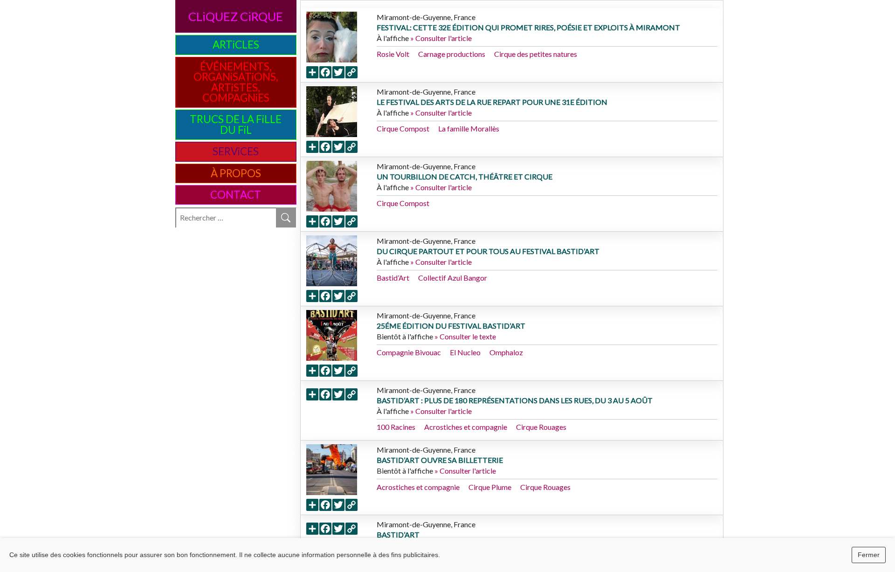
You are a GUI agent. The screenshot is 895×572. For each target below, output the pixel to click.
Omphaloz (506, 352)
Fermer (869, 554)
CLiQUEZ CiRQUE (235, 16)
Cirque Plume (489, 486)
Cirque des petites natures (535, 53)
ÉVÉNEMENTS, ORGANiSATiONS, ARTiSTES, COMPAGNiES (235, 82)
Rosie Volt (393, 53)
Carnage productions (451, 53)
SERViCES (236, 151)
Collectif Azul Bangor (452, 277)
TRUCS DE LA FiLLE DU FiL (236, 124)
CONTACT (235, 194)
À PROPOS (236, 173)
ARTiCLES (236, 44)
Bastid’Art (393, 277)
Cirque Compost (403, 128)
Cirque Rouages (541, 426)
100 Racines (396, 426)
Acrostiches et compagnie (465, 426)
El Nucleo (465, 352)
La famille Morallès (468, 128)
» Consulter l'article (441, 38)
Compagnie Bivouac (409, 352)
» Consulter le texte (465, 336)
